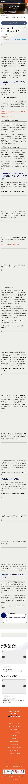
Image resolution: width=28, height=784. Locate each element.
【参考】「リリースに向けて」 (8, 116)
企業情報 (14, 735)
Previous (3, 657)
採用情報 (14, 738)
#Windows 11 (5, 37)
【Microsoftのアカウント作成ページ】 (10, 244)
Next (24, 657)
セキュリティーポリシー (17, 762)
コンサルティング (14, 723)
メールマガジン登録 (14, 753)
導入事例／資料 (14, 741)
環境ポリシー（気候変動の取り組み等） (14, 766)
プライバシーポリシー (14, 764)
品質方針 (8, 762)
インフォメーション (14, 732)
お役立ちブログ (14, 744)
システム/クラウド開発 (14, 726)
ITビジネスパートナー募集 (14, 747)
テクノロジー (5, 34)
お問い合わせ (14, 750)
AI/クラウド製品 (14, 729)
